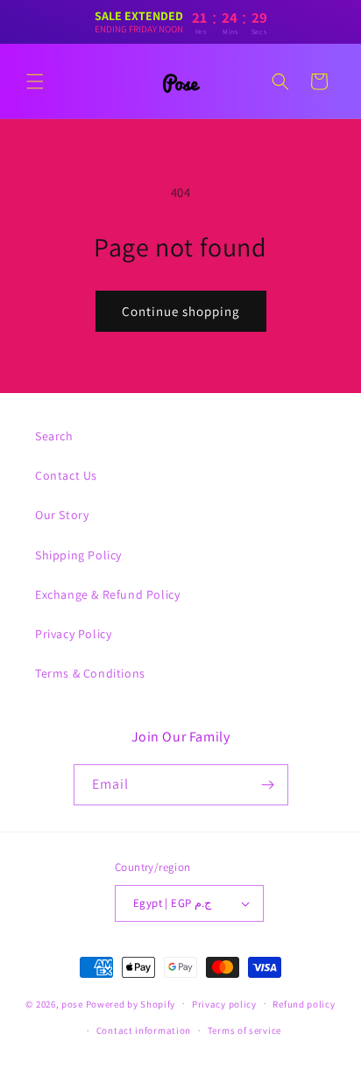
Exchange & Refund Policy (107, 594)
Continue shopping (181, 311)
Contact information (143, 1030)
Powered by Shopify (131, 1003)
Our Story (61, 515)
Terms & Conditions (90, 673)
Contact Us (66, 475)
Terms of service (244, 1030)
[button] (35, 81)
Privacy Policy (73, 634)
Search (54, 436)
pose (72, 1003)
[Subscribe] (268, 784)
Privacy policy (224, 1004)
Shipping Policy (78, 555)
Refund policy (304, 1004)
